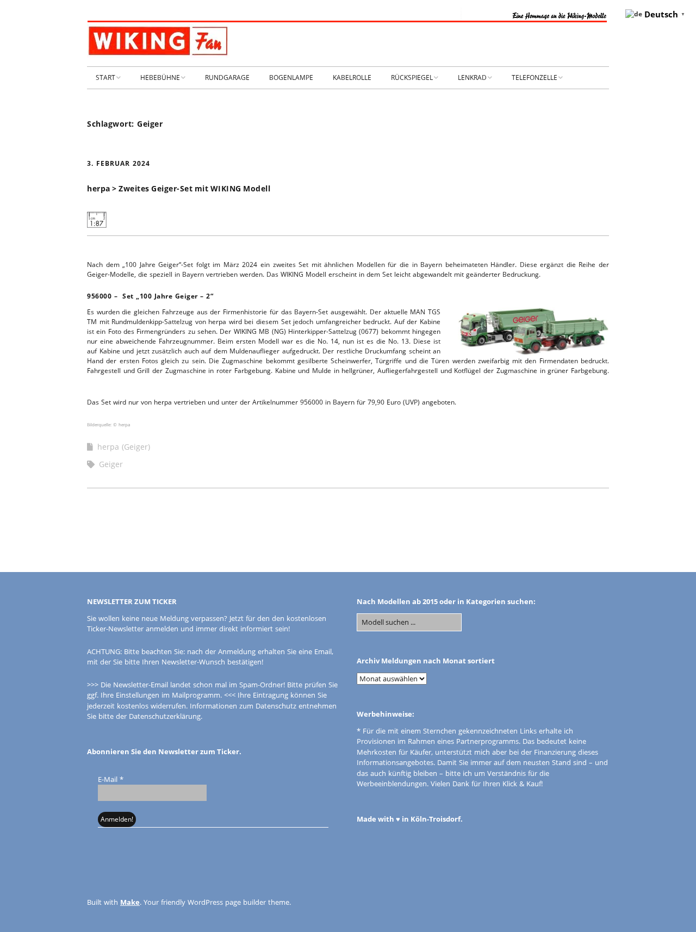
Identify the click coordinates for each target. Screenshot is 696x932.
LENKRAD (472, 77)
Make (130, 902)
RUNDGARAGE (227, 77)
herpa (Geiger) (123, 447)
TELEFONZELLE (534, 77)
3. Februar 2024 (118, 163)
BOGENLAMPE (291, 77)
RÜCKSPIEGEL (412, 77)
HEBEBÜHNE (160, 77)
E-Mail (110, 779)
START (105, 77)
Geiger (111, 464)
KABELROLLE (352, 77)
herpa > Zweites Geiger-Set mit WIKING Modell (178, 188)
